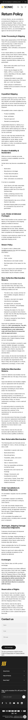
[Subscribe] (22, 710)
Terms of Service (20, 653)
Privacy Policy (9, 653)
